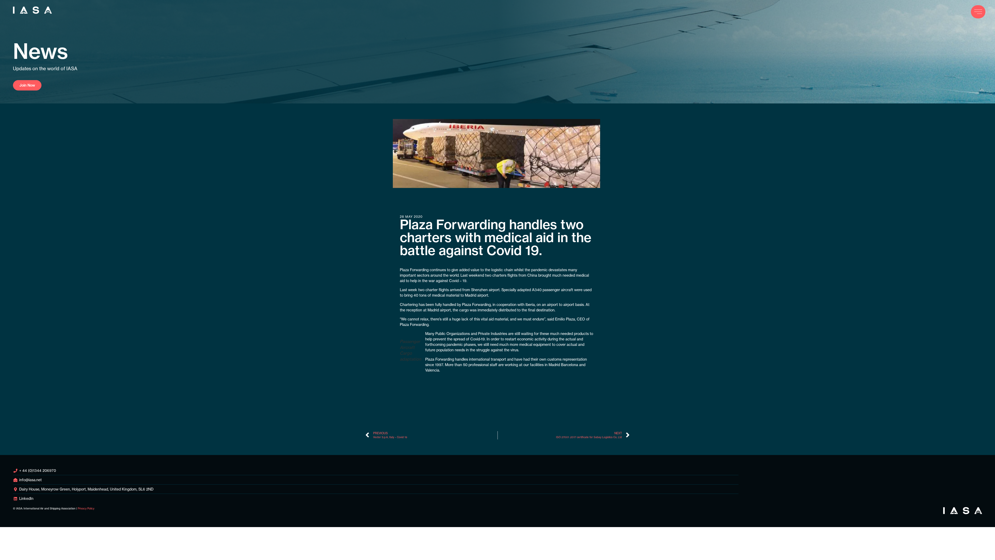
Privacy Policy (86, 508)
